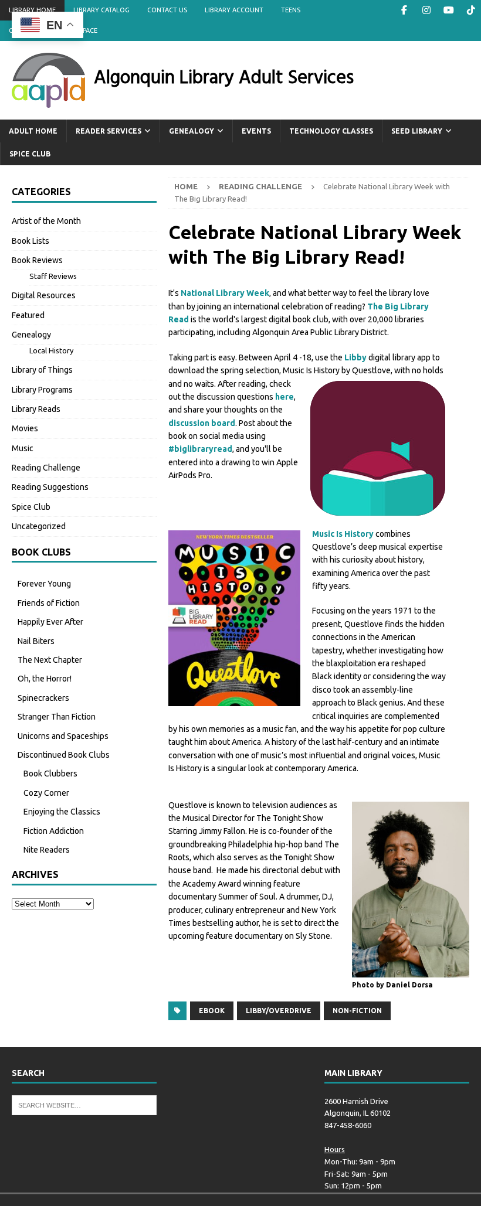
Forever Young (44, 583)
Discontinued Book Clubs (64, 754)
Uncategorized (39, 526)
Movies (25, 428)
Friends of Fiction (49, 603)
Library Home (32, 9)
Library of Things (42, 369)
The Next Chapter (50, 660)
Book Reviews (37, 260)
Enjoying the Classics (61, 811)
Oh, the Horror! (45, 678)
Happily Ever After (50, 621)
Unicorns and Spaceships (63, 736)
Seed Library (416, 131)
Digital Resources (44, 295)
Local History (51, 350)
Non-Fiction (357, 1010)
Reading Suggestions (50, 487)
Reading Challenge (46, 467)
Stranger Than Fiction (57, 716)
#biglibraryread (200, 449)
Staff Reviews (53, 276)
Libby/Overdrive (278, 1010)
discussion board (201, 423)
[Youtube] (448, 10)
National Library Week (225, 293)
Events (256, 131)
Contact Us (167, 9)
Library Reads (36, 409)
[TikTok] (470, 10)
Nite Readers (46, 849)
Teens (290, 9)
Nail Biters (36, 641)
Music (22, 448)
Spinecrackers (43, 698)
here (284, 396)
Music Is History (343, 534)
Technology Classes (331, 131)
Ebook (212, 1010)
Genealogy (191, 131)
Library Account (234, 9)
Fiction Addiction (53, 831)
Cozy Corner (46, 793)
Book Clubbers (50, 773)
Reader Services (108, 131)
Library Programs (42, 389)
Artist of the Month (46, 221)
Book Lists (30, 241)
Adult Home (33, 131)
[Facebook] (404, 10)
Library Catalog (101, 9)
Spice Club (29, 154)
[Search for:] (84, 1104)
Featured (28, 315)
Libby (355, 357)
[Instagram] (426, 10)
